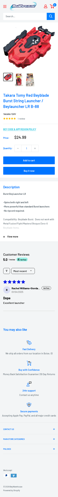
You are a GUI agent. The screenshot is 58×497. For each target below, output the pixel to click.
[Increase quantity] (35, 148)
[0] (52, 6)
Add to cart (29, 160)
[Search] (51, 16)
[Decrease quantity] (18, 148)
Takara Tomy (9, 114)
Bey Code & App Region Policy (19, 129)
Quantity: (7, 148)
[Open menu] (4, 6)
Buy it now (29, 170)
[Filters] (6, 271)
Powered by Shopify (11, 490)
